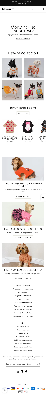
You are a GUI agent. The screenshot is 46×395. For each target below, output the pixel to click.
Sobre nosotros (23, 330)
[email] (38, 364)
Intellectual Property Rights (23, 316)
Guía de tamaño (23, 292)
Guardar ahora (23, 278)
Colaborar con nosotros (23, 340)
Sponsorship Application (23, 347)
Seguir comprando (23, 38)
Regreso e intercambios (23, 306)
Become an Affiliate (23, 337)
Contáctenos (23, 333)
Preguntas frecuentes (23, 296)
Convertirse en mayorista (23, 344)
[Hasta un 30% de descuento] (23, 214)
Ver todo (23, 113)
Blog (23, 323)
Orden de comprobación (23, 303)
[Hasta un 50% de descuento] (23, 255)
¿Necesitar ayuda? (23, 285)
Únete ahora (23, 196)
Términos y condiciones (23, 350)
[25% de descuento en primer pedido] (23, 169)
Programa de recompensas (23, 289)
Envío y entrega (23, 299)
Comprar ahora (23, 237)
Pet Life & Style (23, 327)
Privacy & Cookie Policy (23, 313)
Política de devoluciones (23, 309)
